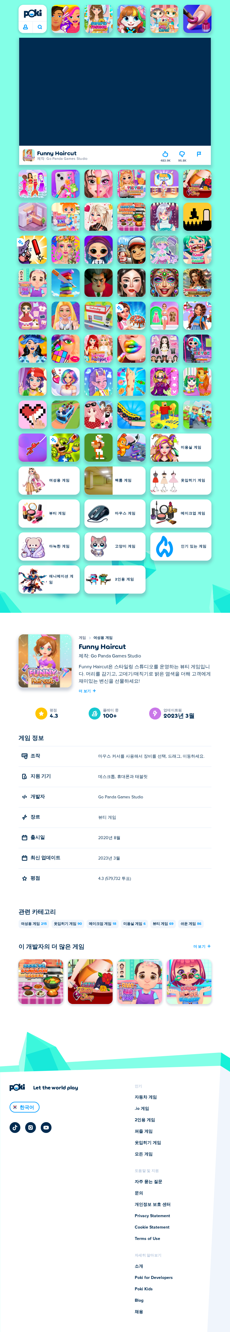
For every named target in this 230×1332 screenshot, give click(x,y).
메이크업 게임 (102, 924)
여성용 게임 (103, 638)
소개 (139, 1266)
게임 (82, 638)
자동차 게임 (146, 1097)
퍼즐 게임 (144, 1131)
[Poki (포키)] (33, 13)
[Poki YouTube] (46, 1127)
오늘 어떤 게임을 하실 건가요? (40, 27)
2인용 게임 (145, 1120)
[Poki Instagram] (30, 1127)
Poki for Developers (154, 1278)
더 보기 (85, 691)
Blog (139, 1300)
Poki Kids (144, 1289)
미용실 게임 (134, 924)
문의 (139, 1193)
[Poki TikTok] (15, 1127)
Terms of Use (147, 1239)
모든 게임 (144, 1154)
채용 (139, 1312)
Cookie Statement (152, 1227)
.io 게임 (142, 1109)
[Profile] (25, 27)
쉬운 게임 (191, 924)
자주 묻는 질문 (148, 1182)
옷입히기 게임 (68, 924)
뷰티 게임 (163, 924)
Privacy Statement (152, 1216)
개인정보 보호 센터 (153, 1204)
